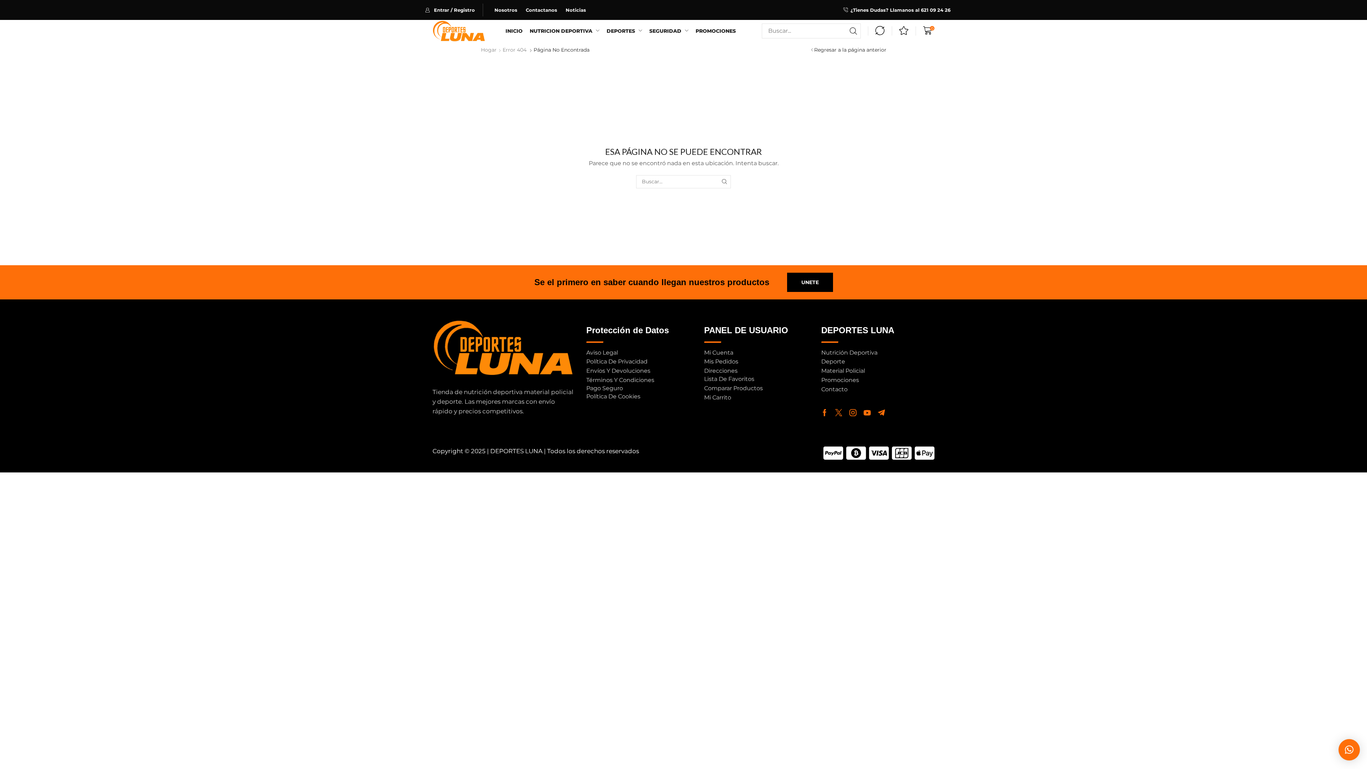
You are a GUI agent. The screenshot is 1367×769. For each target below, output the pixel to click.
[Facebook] (824, 412)
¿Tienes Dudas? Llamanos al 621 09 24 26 (900, 10)
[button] (454, 10)
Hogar (489, 50)
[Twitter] (838, 412)
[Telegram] (881, 412)
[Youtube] (867, 412)
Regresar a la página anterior (850, 50)
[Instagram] (853, 412)
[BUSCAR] (724, 181)
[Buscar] (853, 31)
